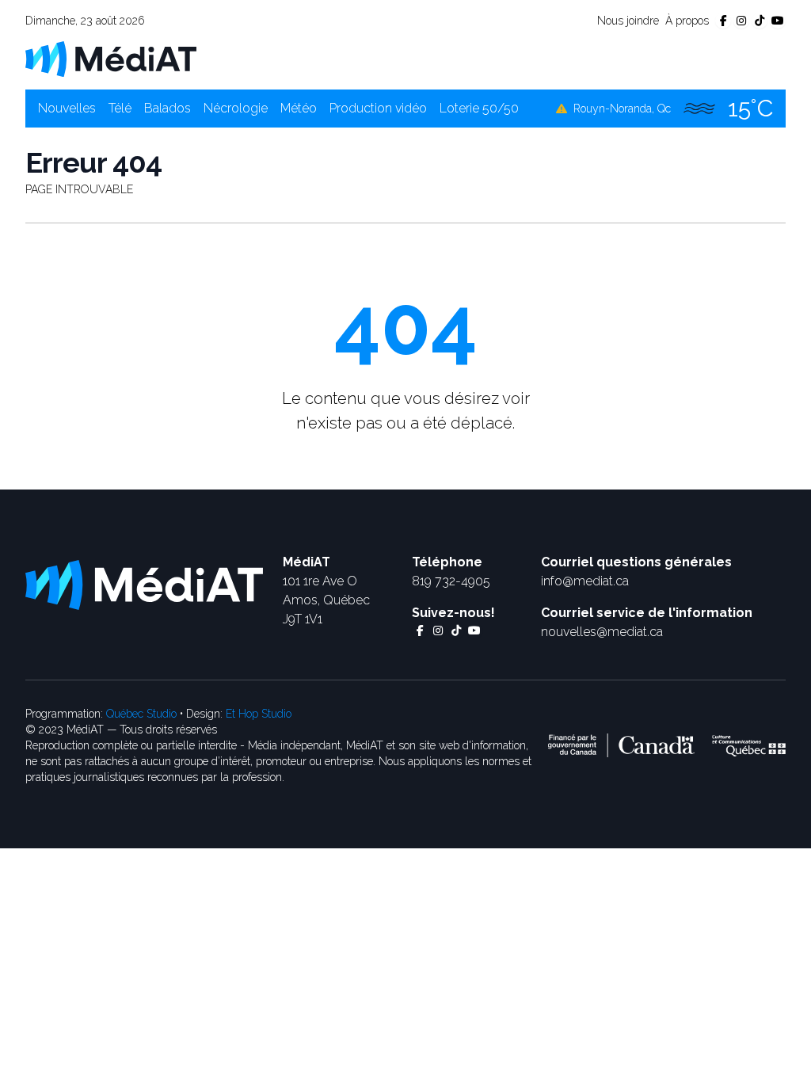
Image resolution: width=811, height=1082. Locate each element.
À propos (687, 20)
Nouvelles (67, 108)
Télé (120, 108)
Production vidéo (378, 108)
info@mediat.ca (585, 581)
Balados (167, 108)
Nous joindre (628, 20)
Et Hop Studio (258, 713)
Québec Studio (141, 713)
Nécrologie (236, 108)
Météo (298, 108)
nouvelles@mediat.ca (602, 631)
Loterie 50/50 (479, 108)
